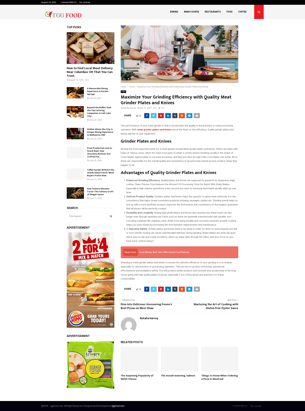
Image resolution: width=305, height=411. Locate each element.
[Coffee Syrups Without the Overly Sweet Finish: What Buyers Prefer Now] (75, 174)
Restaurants (213, 11)
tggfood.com (118, 406)
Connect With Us (68, 2)
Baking (174, 11)
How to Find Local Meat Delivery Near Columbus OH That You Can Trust (90, 72)
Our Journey (84, 2)
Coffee (242, 11)
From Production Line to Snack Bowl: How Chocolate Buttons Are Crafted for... (99, 152)
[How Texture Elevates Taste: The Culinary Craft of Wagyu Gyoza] (75, 193)
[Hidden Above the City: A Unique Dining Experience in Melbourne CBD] (75, 133)
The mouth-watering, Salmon (178, 376)
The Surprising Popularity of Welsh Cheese (137, 377)
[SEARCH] (111, 216)
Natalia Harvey (129, 108)
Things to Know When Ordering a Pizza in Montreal (219, 377)
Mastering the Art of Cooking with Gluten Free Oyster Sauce (216, 306)
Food (230, 11)
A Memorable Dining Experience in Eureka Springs (97, 91)
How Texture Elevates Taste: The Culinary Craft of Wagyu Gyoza (100, 191)
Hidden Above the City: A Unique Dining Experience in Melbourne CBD (100, 132)
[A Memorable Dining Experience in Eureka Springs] (75, 93)
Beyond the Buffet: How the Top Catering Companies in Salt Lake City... (99, 112)
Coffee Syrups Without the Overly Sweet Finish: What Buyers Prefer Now (100, 172)
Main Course (191, 11)
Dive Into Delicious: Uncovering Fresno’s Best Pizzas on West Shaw (146, 306)
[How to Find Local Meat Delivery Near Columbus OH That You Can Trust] (90, 48)
